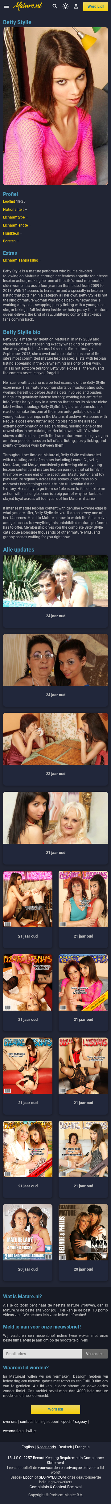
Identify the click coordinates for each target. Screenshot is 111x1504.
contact (26, 1421)
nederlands (46, 1447)
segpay (81, 1421)
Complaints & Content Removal (56, 1487)
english (28, 1447)
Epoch (28, 1477)
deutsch (65, 1447)
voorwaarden (49, 1468)
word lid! (96, 6)
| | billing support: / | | (46, 1426)
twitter (31, 1431)
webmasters (13, 1431)
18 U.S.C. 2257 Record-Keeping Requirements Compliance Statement (55, 1460)
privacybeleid (77, 1468)
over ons (10, 1421)
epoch (66, 1421)
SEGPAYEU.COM (52, 1477)
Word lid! (55, 1409)
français (82, 1447)
